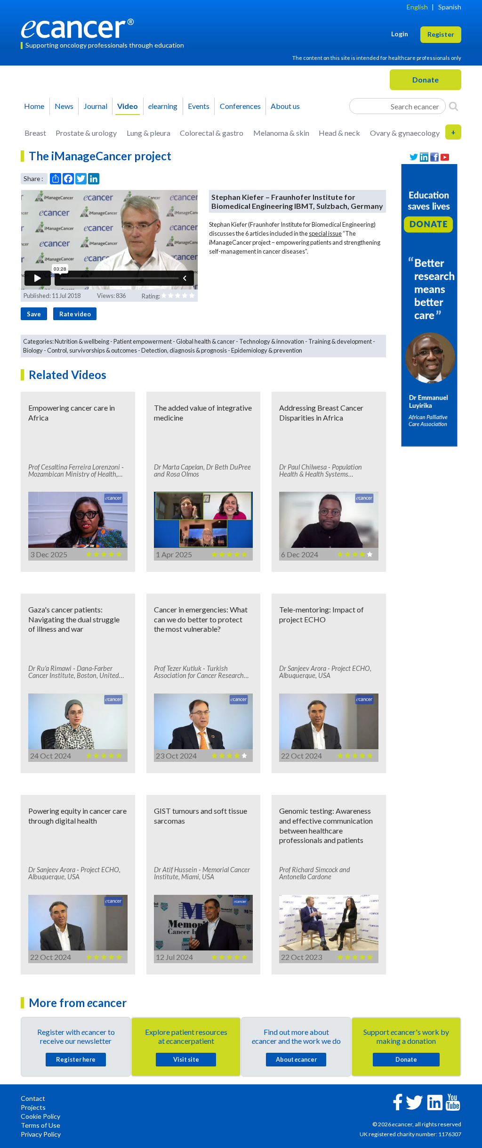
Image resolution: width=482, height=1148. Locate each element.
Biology (33, 350)
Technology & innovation (271, 341)
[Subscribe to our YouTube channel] (445, 157)
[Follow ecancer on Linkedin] (435, 1102)
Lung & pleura (148, 132)
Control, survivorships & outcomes (92, 350)
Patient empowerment (142, 341)
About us (285, 105)
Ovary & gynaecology (405, 132)
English (417, 7)
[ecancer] (80, 27)
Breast (35, 132)
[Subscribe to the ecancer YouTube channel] (452, 1101)
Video (127, 105)
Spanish (449, 7)
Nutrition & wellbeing (82, 341)
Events (198, 105)
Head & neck (339, 132)
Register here (76, 1059)
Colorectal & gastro (211, 132)
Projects (33, 1107)
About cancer (296, 1059)
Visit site (186, 1059)
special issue (325, 233)
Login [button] (399, 34)
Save (34, 314)
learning (162, 105)
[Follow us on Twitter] (414, 157)
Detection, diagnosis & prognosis (184, 350)
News (64, 105)
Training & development (340, 341)
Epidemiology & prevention (266, 350)
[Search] (453, 106)
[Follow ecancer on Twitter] (414, 1102)
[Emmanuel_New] (429, 304)
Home (34, 105)
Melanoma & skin (281, 132)
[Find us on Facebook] (434, 157)
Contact (33, 1098)
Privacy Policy (41, 1134)
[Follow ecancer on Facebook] (397, 1101)
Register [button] (440, 34)
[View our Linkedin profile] (424, 157)
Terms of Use (40, 1125)
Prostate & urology (86, 132)
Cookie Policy (40, 1116)
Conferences (240, 105)
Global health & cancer (205, 341)
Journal (95, 105)
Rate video (75, 314)
